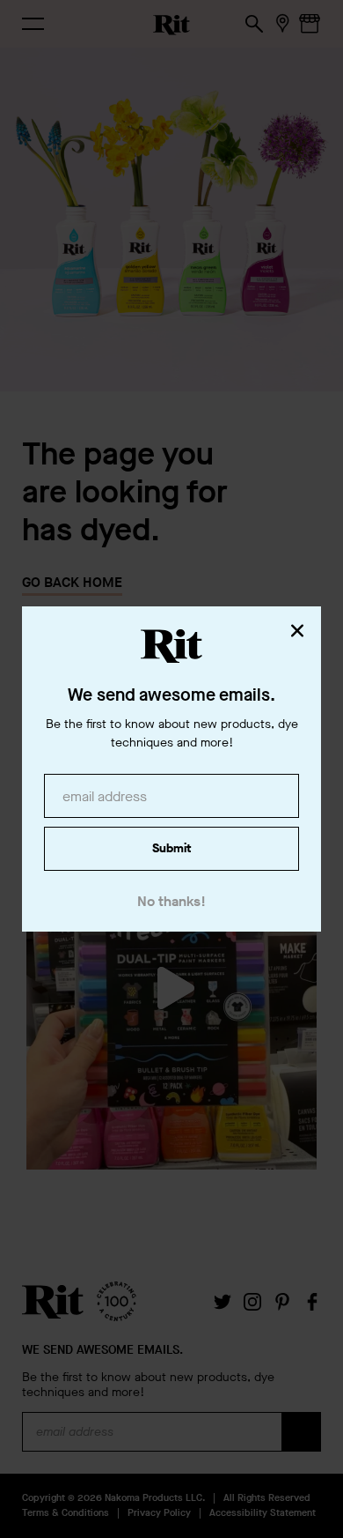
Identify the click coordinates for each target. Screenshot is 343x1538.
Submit (171, 848)
